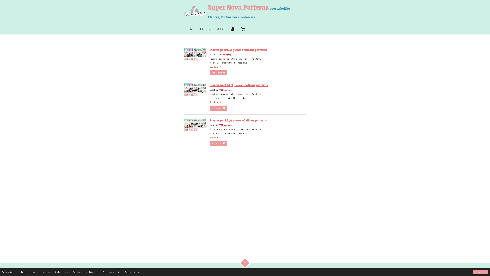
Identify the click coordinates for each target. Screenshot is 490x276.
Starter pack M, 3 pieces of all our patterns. (239, 85)
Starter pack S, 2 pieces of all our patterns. (238, 50)
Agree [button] (480, 272)
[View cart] (243, 29)
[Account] (233, 29)
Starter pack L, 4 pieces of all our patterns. (238, 120)
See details (214, 67)
